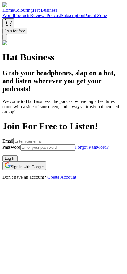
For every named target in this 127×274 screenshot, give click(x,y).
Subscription (72, 15)
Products (22, 15)
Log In (10, 158)
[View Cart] (8, 23)
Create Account (61, 177)
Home (8, 10)
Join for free (15, 31)
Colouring (23, 10)
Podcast (53, 15)
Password (11, 147)
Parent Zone (95, 15)
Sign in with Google (27, 167)
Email (7, 140)
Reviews (38, 15)
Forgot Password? (92, 147)
